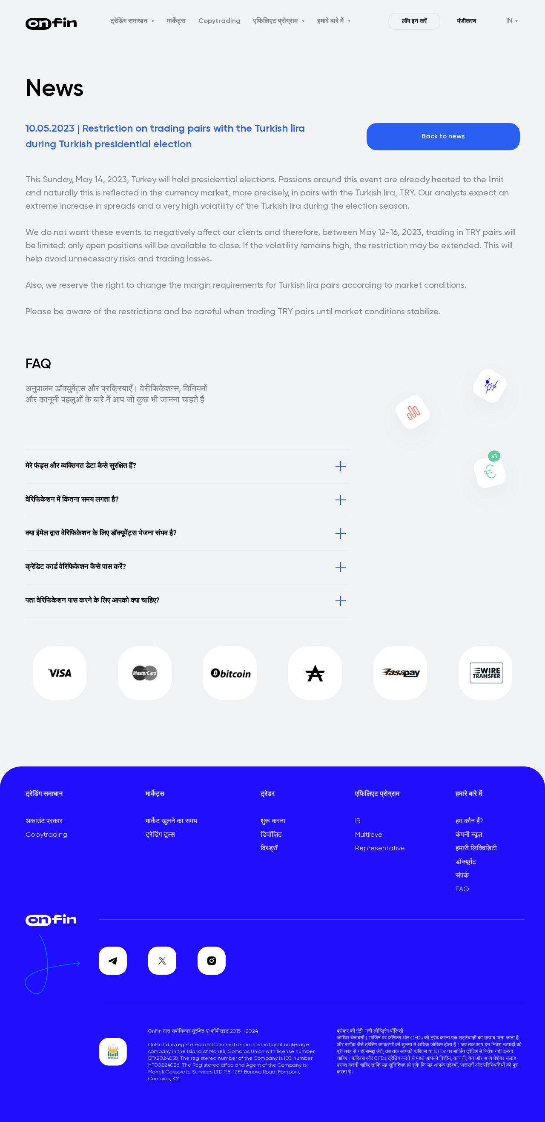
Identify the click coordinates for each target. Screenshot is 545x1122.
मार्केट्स (176, 21)
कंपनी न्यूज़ (469, 835)
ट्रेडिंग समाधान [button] (129, 21)
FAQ (462, 889)
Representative (380, 848)
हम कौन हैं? (469, 821)
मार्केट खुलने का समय (171, 821)
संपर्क (462, 875)
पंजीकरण (466, 21)
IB (358, 821)
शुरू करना (273, 821)
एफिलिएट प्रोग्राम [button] (276, 21)
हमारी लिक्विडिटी (476, 848)
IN (509, 21)
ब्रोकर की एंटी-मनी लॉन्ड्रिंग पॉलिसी (370, 1031)
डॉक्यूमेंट (466, 862)
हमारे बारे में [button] (331, 21)
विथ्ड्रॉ (269, 848)
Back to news (443, 136)
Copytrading (219, 21)
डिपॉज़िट (271, 835)
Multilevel (369, 835)
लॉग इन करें (414, 21)
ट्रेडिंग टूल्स (160, 835)
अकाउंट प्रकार (44, 821)
